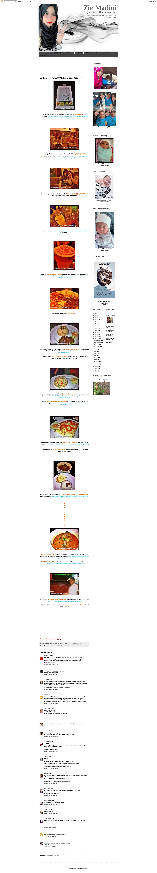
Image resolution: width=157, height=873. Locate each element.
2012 (96, 334)
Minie (62, 645)
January (96, 364)
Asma (45, 645)
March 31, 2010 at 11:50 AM (51, 726)
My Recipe (42, 55)
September (97, 347)
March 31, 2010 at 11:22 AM (51, 703)
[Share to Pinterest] (80, 644)
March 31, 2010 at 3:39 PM (50, 795)
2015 (96, 328)
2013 (96, 332)
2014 (96, 330)
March (96, 359)
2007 (96, 371)
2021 (96, 315)
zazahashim (47, 679)
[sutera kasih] (47, 669)
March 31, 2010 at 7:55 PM (50, 813)
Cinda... (46, 722)
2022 (96, 313)
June (95, 353)
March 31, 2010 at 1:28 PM (50, 783)
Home (41, 52)
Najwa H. (46, 756)
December (97, 340)
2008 (96, 368)
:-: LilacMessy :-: (48, 818)
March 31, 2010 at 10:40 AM (51, 664)
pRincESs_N (47, 788)
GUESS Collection (89, 52)
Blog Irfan (70, 52)
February (96, 361)
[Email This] (73, 644)
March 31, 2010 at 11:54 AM (51, 736)
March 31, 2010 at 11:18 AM (51, 689)
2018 (96, 321)
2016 (96, 326)
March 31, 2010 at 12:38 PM (51, 768)
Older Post (86, 853)
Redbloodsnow (47, 741)
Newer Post (43, 853)
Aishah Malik (47, 809)
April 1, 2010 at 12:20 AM (50, 836)
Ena (45, 694)
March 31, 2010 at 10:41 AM (51, 674)
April (95, 357)
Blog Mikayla (79, 52)
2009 (96, 366)
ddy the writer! (47, 800)
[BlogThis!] (75, 644)
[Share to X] (77, 644)
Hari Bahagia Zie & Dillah (51, 52)
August (96, 349)
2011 (96, 336)
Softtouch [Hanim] (48, 731)
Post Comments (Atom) (53, 855)
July (95, 351)
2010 (96, 338)
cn (44, 832)
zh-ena (45, 841)
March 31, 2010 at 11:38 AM (51, 717)
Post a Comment (46, 850)
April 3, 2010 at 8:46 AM (50, 846)
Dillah (59, 645)
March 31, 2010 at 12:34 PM (51, 751)
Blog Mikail (63, 52)
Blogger (85, 868)
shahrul (46, 773)
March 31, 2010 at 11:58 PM (51, 827)
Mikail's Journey (110, 315)
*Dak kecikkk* (47, 708)
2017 (96, 323)
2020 (96, 317)
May (95, 355)
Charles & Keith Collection (103, 52)
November (97, 342)
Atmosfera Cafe (51, 645)
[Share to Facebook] (78, 644)
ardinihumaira (47, 655)
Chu (56, 645)
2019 (96, 319)
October (96, 344)
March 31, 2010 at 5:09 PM (50, 804)
